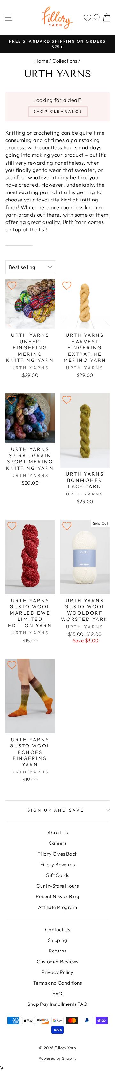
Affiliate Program (57, 907)
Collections (64, 61)
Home (41, 61)
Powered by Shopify (57, 1058)
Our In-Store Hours (57, 886)
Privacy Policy (57, 972)
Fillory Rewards (57, 864)
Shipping (57, 940)
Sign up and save (56, 810)
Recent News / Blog (57, 896)
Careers (57, 843)
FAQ (57, 993)
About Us (57, 832)
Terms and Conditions (57, 983)
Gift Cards (57, 875)
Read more (19, 241)
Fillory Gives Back (57, 854)
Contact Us (57, 929)
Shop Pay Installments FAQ (57, 1004)
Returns (57, 951)
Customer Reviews (57, 962)
